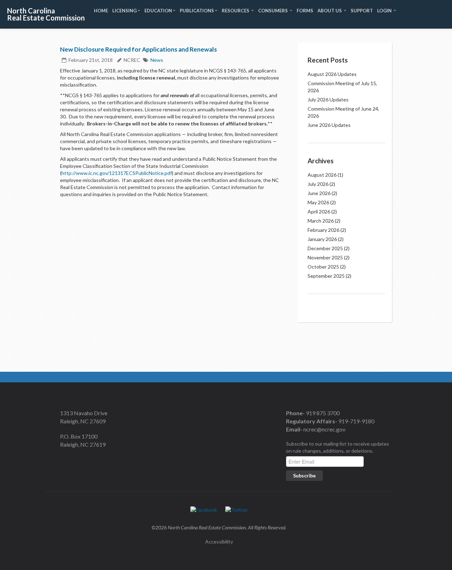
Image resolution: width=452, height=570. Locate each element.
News (156, 60)
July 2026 (318, 184)
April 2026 (319, 211)
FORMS (305, 10)
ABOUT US (330, 10)
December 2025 (325, 248)
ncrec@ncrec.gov (323, 429)
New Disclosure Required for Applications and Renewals (138, 49)
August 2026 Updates (332, 74)
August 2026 (322, 175)
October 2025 (323, 267)
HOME (101, 10)
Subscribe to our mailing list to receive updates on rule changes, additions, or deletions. (337, 447)
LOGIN (385, 10)
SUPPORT (362, 10)
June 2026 (319, 193)
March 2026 (321, 221)
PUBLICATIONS (197, 10)
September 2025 (326, 276)
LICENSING (124, 10)
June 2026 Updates (329, 125)
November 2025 (325, 257)
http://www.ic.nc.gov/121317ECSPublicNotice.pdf (116, 173)
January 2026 (322, 239)
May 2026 (318, 202)
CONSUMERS (273, 10)
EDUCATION (158, 10)
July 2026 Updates (328, 99)
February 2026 (323, 230)
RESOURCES (236, 10)
